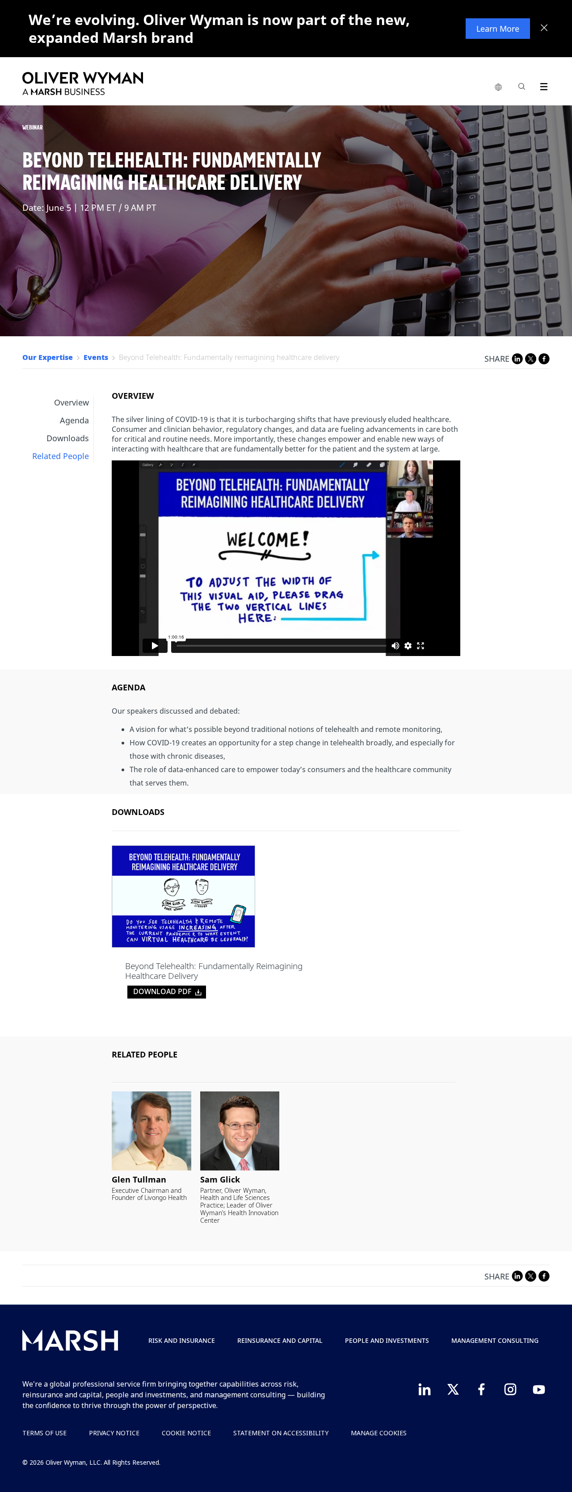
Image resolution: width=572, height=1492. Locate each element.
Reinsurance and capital (280, 1340)
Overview (71, 402)
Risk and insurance (181, 1340)
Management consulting (494, 1340)
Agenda (74, 420)
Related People (60, 456)
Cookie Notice (186, 1433)
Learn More (497, 28)
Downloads (67, 438)
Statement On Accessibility (280, 1433)
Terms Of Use (44, 1433)
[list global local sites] (498, 87)
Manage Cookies (379, 1433)
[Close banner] (544, 28)
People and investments (387, 1340)
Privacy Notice (114, 1433)
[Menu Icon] (542, 85)
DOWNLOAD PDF (162, 991)
